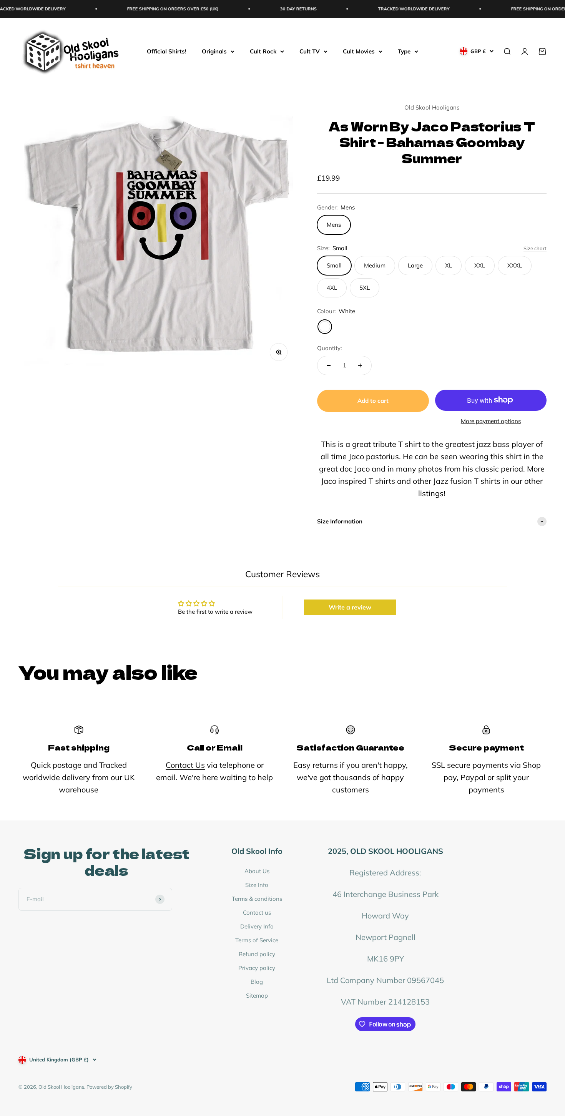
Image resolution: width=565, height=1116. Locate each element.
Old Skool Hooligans (431, 107)
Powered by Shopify (109, 1087)
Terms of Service (256, 940)
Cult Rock (263, 51)
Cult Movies (359, 51)
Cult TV (309, 51)
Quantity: (329, 348)
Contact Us (185, 765)
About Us (256, 871)
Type (404, 51)
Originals (214, 51)
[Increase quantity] (360, 365)
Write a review (350, 607)
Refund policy (257, 954)
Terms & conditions (257, 898)
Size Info (256, 884)
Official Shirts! (166, 51)
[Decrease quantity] (328, 365)
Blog (257, 981)
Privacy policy (256, 968)
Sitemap (257, 995)
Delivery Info (257, 926)
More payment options (491, 421)
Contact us (257, 912)
